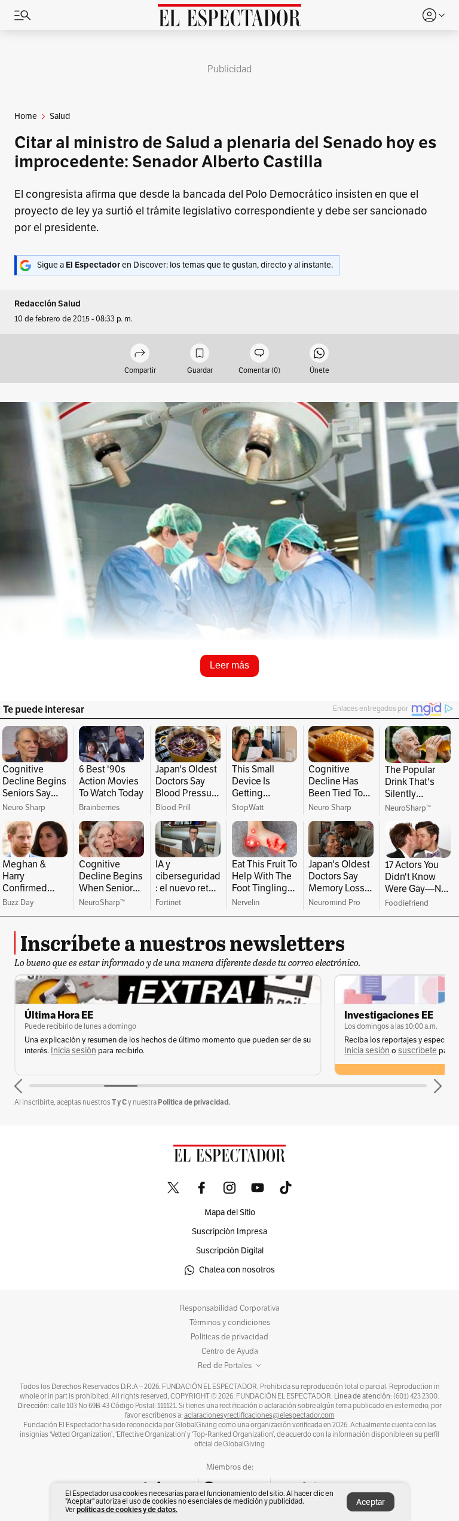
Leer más (229, 665)
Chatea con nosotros (237, 1270)
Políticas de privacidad (229, 1337)
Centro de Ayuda (229, 1351)
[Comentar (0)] (259, 354)
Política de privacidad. (194, 1101)
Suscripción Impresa (229, 1231)
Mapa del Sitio (229, 1212)
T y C (119, 1101)
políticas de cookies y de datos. (127, 1509)
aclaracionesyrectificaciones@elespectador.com (259, 1415)
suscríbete (417, 1050)
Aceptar (370, 1502)
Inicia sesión (73, 1050)
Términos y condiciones (229, 1322)
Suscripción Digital (230, 1251)
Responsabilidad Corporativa (230, 1308)
